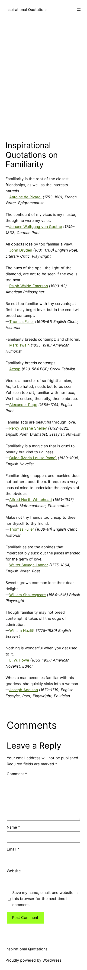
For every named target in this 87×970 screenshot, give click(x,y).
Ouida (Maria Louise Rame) (33, 457)
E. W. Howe (19, 660)
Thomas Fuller (21, 321)
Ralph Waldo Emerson (28, 286)
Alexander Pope (23, 404)
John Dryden (20, 250)
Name (13, 827)
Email (13, 849)
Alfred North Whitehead (30, 499)
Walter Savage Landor (28, 565)
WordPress (51, 960)
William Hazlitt (22, 630)
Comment (17, 773)
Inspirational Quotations (26, 9)
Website (14, 870)
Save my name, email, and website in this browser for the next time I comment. (44, 898)
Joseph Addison (23, 689)
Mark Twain (19, 345)
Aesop (14, 369)
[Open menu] (78, 9)
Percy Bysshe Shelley (28, 428)
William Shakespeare (27, 594)
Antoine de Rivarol (25, 197)
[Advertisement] (43, 78)
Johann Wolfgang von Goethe (35, 226)
